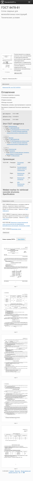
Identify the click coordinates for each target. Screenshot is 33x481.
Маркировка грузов (16, 229)
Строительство (12, 149)
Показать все (6, 232)
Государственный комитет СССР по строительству (22, 168)
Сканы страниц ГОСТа (8, 239)
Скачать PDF (19, 73)
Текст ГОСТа (21, 239)
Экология (10, 137)
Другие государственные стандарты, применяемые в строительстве (17, 153)
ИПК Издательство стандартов (20, 183)
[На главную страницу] (2, 2)
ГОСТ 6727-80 (6, 222)
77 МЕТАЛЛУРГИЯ (14, 128)
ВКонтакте (17, 471)
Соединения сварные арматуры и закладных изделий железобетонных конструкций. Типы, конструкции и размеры (15, 215)
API (19, 472)
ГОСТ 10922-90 (6, 204)
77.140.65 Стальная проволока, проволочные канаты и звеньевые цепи (17, 132)
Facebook (11, 471)
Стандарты (12, 151)
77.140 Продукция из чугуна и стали (19, 129)
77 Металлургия (15, 155)
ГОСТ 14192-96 (6, 229)
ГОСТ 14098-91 (6, 214)
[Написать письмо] (21, 472)
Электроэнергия (12, 126)
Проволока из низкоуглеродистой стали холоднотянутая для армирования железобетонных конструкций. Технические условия (16, 224)
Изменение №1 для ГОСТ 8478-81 (11, 87)
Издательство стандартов (20, 174)
